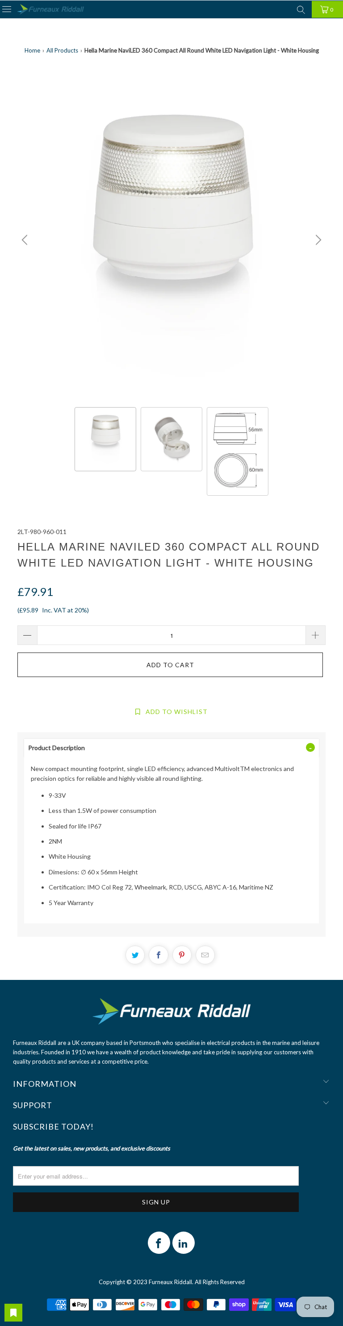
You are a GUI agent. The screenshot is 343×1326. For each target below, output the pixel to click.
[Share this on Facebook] (158, 955)
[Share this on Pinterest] (182, 955)
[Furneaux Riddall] (50, 9)
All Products (62, 50)
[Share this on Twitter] (135, 955)
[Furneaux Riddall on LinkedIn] (183, 1243)
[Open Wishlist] (13, 1313)
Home (32, 50)
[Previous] (26, 240)
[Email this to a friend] (205, 955)
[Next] (317, 240)
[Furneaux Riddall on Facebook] (159, 1243)
